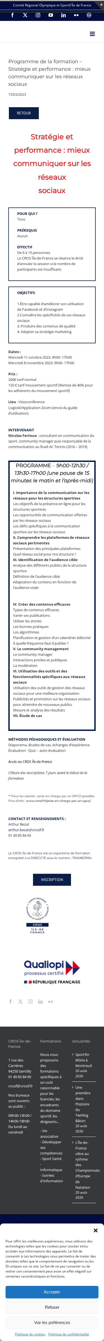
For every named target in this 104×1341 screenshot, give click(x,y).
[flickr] (50, 1001)
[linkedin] (40, 1001)
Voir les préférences (52, 1322)
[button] (95, 1230)
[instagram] (30, 1001)
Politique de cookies (30, 1334)
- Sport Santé (51, 1158)
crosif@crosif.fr (20, 1085)
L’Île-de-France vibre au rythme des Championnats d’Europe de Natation (84, 1165)
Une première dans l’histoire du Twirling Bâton (82, 1104)
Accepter (52, 1291)
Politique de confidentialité (68, 1334)
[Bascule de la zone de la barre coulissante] (99, 7)
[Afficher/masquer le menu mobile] (93, 34)
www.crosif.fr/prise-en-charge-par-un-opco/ (58, 801)
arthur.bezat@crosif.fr (26, 829)
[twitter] (20, 1001)
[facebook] (10, 1001)
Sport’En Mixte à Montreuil (83, 1060)
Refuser (52, 1307)
